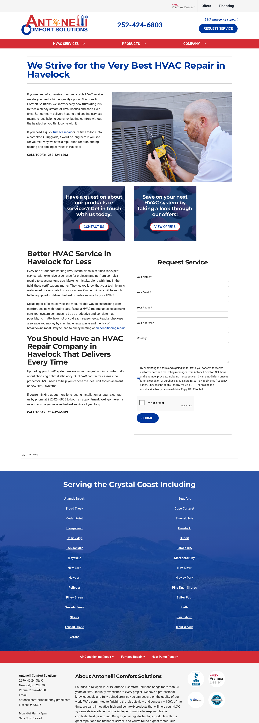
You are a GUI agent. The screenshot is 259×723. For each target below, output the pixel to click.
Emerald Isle (184, 518)
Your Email (144, 292)
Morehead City (184, 558)
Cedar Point (74, 518)
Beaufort (184, 498)
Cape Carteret (184, 508)
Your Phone (144, 307)
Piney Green (74, 597)
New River (184, 568)
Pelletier (74, 587)
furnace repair (62, 132)
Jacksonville (74, 548)
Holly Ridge (74, 538)
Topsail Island (74, 627)
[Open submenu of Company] (207, 43)
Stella (184, 607)
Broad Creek (74, 508)
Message (142, 338)
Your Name (144, 276)
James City (184, 548)
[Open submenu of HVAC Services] (85, 43)
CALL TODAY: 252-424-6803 (47, 155)
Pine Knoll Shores (184, 587)
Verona (74, 637)
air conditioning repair (110, 328)
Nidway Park (184, 578)
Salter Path (184, 597)
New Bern (74, 568)
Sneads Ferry (74, 607)
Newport (75, 578)
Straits (74, 617)
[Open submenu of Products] (147, 43)
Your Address (145, 322)
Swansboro (184, 617)
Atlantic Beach (74, 498)
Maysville (74, 558)
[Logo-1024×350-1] (54, 17)
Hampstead (74, 528)
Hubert (184, 538)
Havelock (184, 528)
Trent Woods (184, 627)
